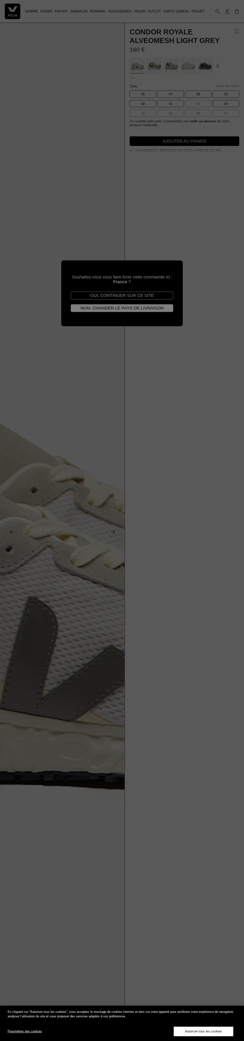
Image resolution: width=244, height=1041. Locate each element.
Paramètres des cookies (25, 1031)
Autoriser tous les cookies (203, 1031)
